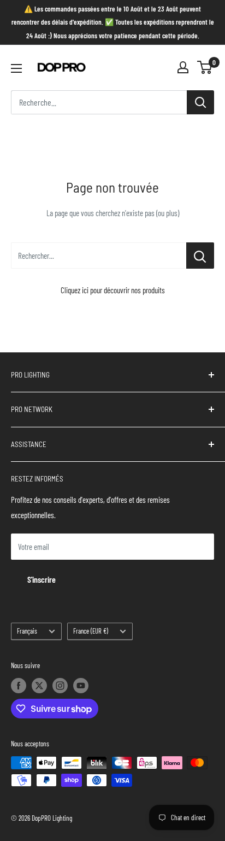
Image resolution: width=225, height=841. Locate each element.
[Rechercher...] (200, 255)
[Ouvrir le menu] (16, 68)
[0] (205, 67)
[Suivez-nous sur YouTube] (80, 685)
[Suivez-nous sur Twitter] (39, 685)
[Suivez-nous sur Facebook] (18, 685)
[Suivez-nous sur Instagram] (60, 685)
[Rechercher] (200, 102)
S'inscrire (41, 579)
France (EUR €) (90, 631)
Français (27, 631)
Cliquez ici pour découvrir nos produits (113, 290)
